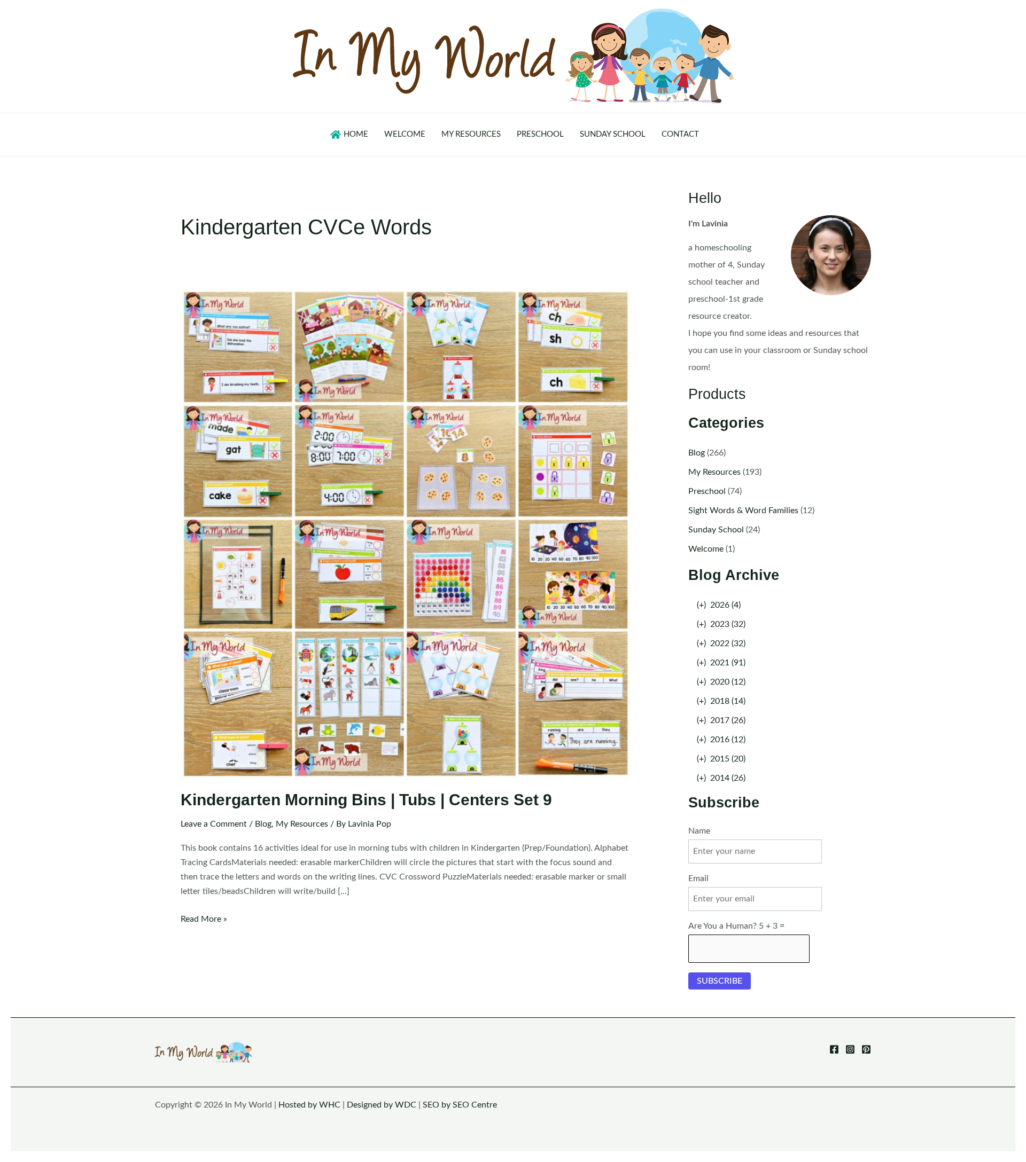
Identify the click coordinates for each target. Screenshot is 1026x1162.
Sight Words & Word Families (743, 510)
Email (698, 878)
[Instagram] (850, 1049)
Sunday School (716, 529)
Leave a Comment (214, 824)
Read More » (204, 920)
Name (699, 831)
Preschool (707, 491)
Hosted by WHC (309, 1105)
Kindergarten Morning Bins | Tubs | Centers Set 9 (366, 799)
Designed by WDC (381, 1105)
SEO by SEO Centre (460, 1105)
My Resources (302, 824)
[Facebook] (834, 1049)
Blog (263, 824)
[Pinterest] (866, 1049)
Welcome (706, 549)
